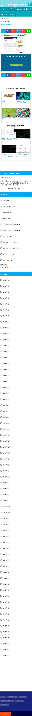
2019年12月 (6, 369)
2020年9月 (6, 322)
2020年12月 (6, 316)
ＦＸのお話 (6, 260)
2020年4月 (6, 345)
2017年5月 (6, 542)
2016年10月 (6, 584)
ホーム (4, 9)
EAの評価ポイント (12, 9)
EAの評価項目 (7, 206)
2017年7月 (6, 530)
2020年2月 (6, 357)
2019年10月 (6, 381)
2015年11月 (6, 632)
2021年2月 (6, 310)
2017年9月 (6, 518)
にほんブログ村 (5, 267)
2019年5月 (6, 411)
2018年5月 (6, 477)
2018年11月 (6, 447)
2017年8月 (6, 524)
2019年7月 (6, 399)
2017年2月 (6, 560)
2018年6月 (6, 471)
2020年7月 (6, 334)
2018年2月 (6, 495)
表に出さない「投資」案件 (27, 9)
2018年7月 (6, 465)
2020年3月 (6, 351)
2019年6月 (6, 405)
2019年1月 (6, 435)
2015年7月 (6, 655)
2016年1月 (6, 620)
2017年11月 (6, 512)
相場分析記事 (19, 9)
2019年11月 (6, 375)
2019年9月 (6, 387)
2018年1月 (6, 500)
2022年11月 (6, 280)
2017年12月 (6, 506)
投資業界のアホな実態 (10, 224)
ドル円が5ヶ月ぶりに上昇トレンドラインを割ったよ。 (8, 155)
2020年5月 (6, 339)
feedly (16, 65)
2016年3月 (6, 608)
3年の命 (3, 101)
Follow (16, 59)
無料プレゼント (4, 14)
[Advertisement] (16, 675)
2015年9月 (6, 644)
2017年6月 (6, 536)
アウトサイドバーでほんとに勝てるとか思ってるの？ (23, 155)
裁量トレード (7, 254)
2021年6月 (6, 298)
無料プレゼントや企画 (10, 230)
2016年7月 (6, 602)
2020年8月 (6, 328)
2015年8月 (6, 650)
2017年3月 (6, 554)
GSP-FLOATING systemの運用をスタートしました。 (8, 118)
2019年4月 (6, 417)
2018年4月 (6, 483)
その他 (5, 218)
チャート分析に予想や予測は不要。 (23, 139)
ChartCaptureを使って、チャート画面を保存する (22, 102)
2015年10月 (6, 638)
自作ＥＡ (5, 236)
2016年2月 (6, 614)
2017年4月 (6, 548)
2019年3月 (6, 423)
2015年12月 (6, 626)
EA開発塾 (6, 212)
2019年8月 (6, 393)
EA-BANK (6, 200)
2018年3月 (6, 489)
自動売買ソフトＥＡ (9, 242)
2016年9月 (6, 590)
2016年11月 (6, 578)
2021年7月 (6, 292)
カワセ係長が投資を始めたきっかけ (23, 118)
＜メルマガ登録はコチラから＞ (16, 188)
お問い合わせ (12, 14)
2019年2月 (6, 429)
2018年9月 (6, 459)
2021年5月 (6, 304)
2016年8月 (6, 596)
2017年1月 (6, 566)
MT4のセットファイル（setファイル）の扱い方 (8, 139)
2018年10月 (6, 453)
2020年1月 (6, 363)
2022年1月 (6, 286)
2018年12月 (6, 441)
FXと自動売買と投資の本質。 (16, 5)
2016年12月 (6, 572)
